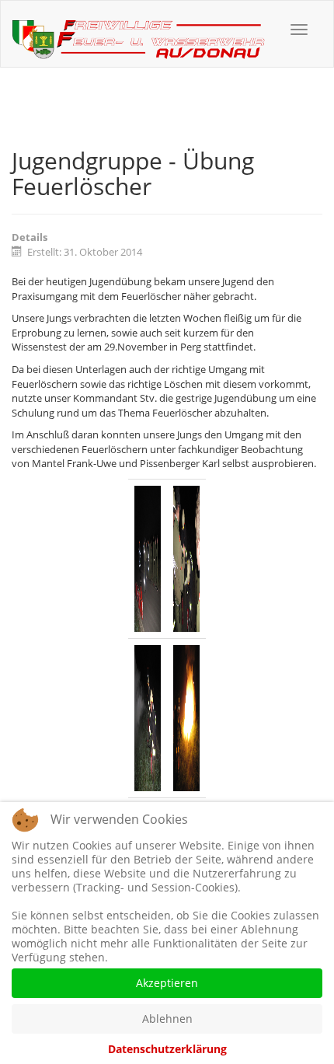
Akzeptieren (167, 982)
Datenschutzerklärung (167, 1048)
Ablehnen (167, 1018)
